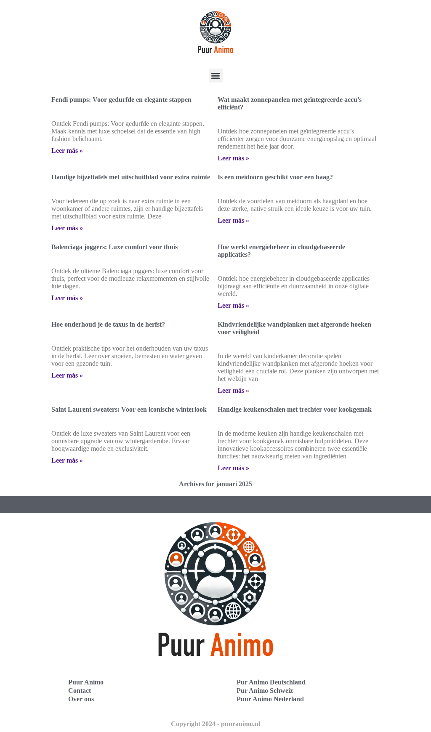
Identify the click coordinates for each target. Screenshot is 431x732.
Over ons (81, 699)
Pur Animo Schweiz (265, 690)
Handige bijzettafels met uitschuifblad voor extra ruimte (130, 177)
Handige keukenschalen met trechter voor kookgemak (295, 409)
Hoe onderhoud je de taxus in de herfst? (108, 324)
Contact (79, 690)
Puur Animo (86, 682)
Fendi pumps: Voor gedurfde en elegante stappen (121, 99)
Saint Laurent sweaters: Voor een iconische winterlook (129, 409)
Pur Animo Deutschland (271, 682)
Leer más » (67, 150)
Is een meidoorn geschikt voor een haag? (275, 177)
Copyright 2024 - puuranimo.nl (215, 723)
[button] (216, 76)
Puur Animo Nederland (270, 699)
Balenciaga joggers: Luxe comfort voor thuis (114, 246)
